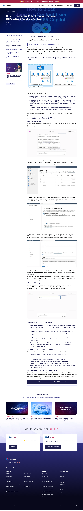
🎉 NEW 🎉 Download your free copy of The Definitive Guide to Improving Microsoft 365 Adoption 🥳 (39, 1)
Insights (13, 11)
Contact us (13, 446)
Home (8, 11)
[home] (7, 5)
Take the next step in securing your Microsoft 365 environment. (52, 381)
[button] (42, 5)
